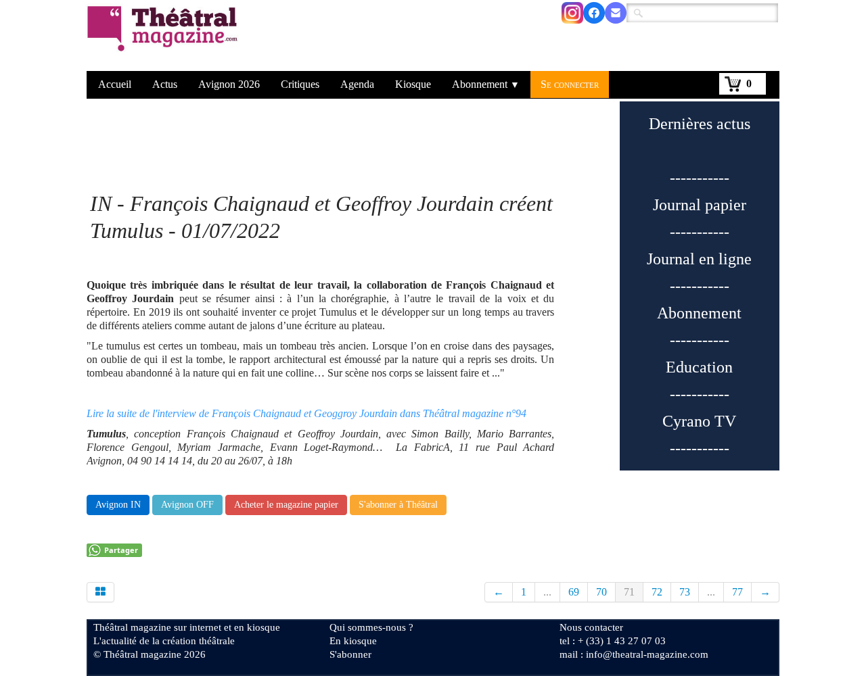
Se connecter (570, 84)
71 (629, 592)
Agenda (357, 84)
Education (699, 367)
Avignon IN (118, 505)
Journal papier (699, 205)
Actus (164, 84)
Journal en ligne (699, 259)
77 (737, 592)
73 (684, 592)
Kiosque (413, 84)
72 (657, 592)
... (547, 592)
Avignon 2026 (229, 84)
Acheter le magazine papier (286, 505)
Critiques (300, 84)
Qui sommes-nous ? (371, 627)
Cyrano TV (699, 421)
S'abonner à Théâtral (398, 505)
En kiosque (353, 640)
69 (573, 592)
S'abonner (350, 654)
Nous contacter (591, 627)
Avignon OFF (187, 505)
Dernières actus (699, 123)
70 (601, 592)
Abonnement (486, 84)
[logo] (164, 37)
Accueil (114, 84)
